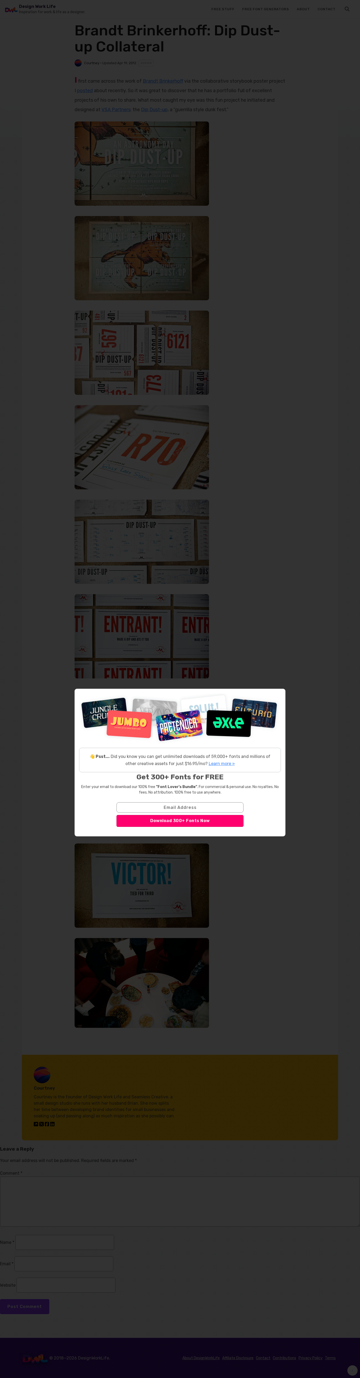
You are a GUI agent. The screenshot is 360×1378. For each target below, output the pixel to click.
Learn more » (222, 763)
